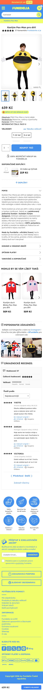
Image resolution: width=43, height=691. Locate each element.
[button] (39, 64)
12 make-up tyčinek (28, 169)
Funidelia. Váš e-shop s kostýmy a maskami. (21, 8)
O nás (4, 634)
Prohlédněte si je (34, 30)
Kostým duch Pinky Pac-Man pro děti (30, 305)
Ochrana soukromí (10, 626)
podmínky (20, 563)
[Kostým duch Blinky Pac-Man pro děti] (11, 286)
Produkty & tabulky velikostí (14, 600)
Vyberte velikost (31, 687)
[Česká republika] (4, 648)
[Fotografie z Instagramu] (11, 348)
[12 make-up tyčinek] (14, 172)
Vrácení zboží (8, 605)
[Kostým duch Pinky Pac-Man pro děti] (32, 286)
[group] (5, 96)
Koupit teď (26, 147)
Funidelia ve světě (10, 619)
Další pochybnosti (10, 608)
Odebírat (33, 555)
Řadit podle (9, 391)
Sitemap (5, 631)
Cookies (5, 629)
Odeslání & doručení (10, 603)
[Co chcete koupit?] (3, 8)
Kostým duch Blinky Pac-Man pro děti (10, 305)
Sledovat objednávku (23, 582)
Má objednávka (8, 598)
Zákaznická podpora (23, 574)
